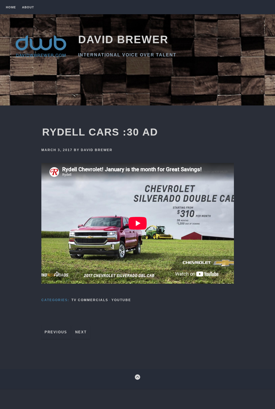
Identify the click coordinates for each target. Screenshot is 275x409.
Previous (56, 332)
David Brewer (123, 39)
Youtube (121, 300)
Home (11, 7)
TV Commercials (89, 300)
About (28, 7)
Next (81, 332)
